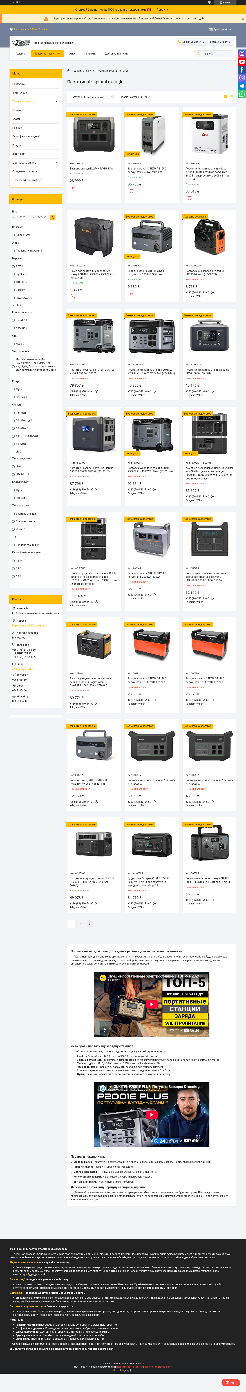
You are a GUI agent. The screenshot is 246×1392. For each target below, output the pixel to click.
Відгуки (16, 145)
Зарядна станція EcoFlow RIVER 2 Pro (91, 168)
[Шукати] (198, 54)
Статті (16, 118)
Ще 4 (18, 305)
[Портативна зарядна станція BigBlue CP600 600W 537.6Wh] (210, 335)
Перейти (162, 9)
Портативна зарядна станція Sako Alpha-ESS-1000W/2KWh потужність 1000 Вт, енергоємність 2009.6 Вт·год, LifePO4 (208, 174)
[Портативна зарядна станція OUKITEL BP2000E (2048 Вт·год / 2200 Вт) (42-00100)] (94, 844)
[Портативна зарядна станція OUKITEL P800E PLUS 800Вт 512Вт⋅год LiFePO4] (210, 844)
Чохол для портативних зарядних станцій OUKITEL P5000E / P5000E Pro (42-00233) (92, 274)
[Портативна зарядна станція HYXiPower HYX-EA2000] (210, 746)
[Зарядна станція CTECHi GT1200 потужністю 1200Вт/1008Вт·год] (152, 644)
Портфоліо (18, 84)
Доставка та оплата (117, 53)
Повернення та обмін (24, 171)
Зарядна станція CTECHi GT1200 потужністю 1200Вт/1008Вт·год (147, 680)
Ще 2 (18, 451)
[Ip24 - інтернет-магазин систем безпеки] (21, 43)
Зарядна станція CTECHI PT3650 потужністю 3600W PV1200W (147, 170)
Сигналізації (17, 1279)
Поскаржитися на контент (129, 1367)
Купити (73, 186)
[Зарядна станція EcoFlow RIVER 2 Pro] (94, 134)
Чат (233, 1382)
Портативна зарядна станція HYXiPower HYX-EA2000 (209, 782)
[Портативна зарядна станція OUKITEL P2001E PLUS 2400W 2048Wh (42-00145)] (152, 335)
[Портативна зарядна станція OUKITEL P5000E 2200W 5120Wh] (94, 335)
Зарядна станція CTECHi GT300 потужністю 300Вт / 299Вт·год (146, 273)
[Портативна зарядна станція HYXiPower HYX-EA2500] (152, 746)
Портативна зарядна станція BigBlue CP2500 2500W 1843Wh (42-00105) (91, 470)
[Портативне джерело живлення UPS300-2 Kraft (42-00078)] (210, 236)
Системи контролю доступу (27, 1306)
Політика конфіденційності (158, 1367)
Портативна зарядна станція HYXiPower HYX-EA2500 (151, 782)
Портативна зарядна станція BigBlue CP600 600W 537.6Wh (207, 371)
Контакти (90, 53)
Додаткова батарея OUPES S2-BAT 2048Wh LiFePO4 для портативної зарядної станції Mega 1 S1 (149, 882)
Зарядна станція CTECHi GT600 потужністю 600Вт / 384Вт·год (88, 782)
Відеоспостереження (23, 1262)
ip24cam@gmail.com (24, 669)
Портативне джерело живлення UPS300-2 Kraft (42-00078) (205, 273)
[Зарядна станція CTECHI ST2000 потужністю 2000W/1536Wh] (152, 539)
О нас (72, 53)
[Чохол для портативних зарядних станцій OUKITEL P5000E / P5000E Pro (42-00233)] (94, 236)
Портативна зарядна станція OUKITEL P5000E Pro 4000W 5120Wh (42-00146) (150, 470)
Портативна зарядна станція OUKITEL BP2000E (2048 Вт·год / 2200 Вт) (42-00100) (92, 882)
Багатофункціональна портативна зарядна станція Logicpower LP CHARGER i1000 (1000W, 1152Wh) (206, 577)
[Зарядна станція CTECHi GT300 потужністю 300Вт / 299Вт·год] (152, 236)
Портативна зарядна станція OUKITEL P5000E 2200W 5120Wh (92, 371)
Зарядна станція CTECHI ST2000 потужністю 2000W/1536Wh (147, 575)
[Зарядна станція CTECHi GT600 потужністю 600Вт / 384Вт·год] (94, 746)
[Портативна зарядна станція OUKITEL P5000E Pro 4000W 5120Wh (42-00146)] (152, 433)
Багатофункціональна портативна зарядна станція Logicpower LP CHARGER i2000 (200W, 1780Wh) (90, 682)
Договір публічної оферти (27, 180)
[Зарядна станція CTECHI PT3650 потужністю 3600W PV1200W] (152, 134)
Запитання (18, 153)
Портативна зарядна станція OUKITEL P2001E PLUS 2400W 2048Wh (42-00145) (151, 371)
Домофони (16, 1292)
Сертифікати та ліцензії (26, 136)
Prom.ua (140, 1363)
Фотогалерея (20, 92)
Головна (21, 53)
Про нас (17, 127)
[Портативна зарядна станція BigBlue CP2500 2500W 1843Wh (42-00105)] (94, 433)
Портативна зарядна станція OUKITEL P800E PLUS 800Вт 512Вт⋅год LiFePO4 (208, 880)
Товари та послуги (45, 53)
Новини (16, 110)
